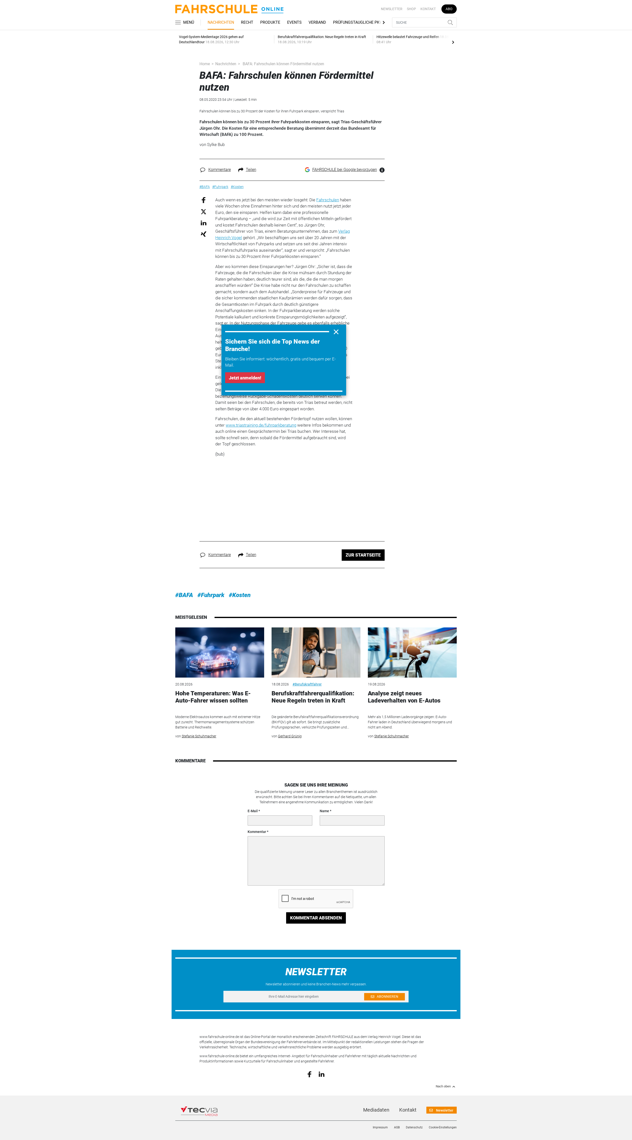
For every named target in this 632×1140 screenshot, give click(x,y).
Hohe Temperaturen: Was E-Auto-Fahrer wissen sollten (213, 697)
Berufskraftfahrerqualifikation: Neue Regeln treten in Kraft (313, 697)
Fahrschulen (327, 199)
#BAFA (184, 595)
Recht (247, 22)
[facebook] (309, 1074)
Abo (449, 9)
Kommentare (219, 169)
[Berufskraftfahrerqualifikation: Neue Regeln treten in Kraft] (316, 652)
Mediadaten (376, 1110)
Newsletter (391, 9)
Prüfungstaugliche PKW (358, 22)
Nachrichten (221, 22)
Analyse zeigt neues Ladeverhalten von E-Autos (404, 697)
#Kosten (240, 595)
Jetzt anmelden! (245, 377)
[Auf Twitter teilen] (203, 211)
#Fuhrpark (211, 595)
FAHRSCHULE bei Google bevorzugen (344, 169)
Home (204, 64)
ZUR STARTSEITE (363, 555)
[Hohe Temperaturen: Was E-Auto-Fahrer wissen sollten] (219, 652)
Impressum (380, 1127)
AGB (397, 1127)
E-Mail (253, 811)
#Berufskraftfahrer (307, 684)
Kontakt (428, 9)
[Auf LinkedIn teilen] (203, 223)
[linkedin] (321, 1074)
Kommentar (257, 832)
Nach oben (443, 1086)
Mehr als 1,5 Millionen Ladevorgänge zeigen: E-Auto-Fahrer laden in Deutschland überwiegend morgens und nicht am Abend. (410, 722)
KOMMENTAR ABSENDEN (316, 917)
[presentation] (453, 42)
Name (324, 811)
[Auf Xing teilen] (203, 234)
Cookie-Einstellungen (443, 1127)
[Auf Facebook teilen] (203, 200)
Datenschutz (414, 1127)
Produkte (270, 22)
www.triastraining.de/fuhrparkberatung (261, 425)
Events (294, 22)
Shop (411, 9)
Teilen (251, 169)
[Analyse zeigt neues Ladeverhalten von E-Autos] (412, 652)
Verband (317, 22)
